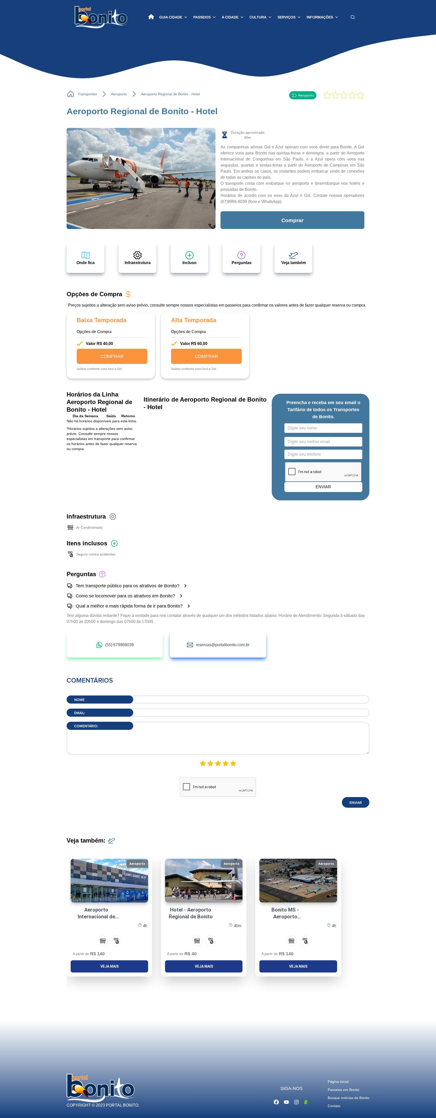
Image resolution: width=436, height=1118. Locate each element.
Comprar (292, 220)
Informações (320, 17)
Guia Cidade (170, 17)
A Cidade (230, 17)
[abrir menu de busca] (352, 17)
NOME (79, 700)
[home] (151, 17)
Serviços (286, 17)
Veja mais (109, 966)
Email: (79, 713)
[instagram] (296, 1102)
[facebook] (276, 1102)
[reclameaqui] (306, 1102)
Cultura (258, 17)
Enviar (355, 803)
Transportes (87, 94)
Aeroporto (119, 94)
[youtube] (286, 1102)
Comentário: (86, 726)
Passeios (202, 17)
